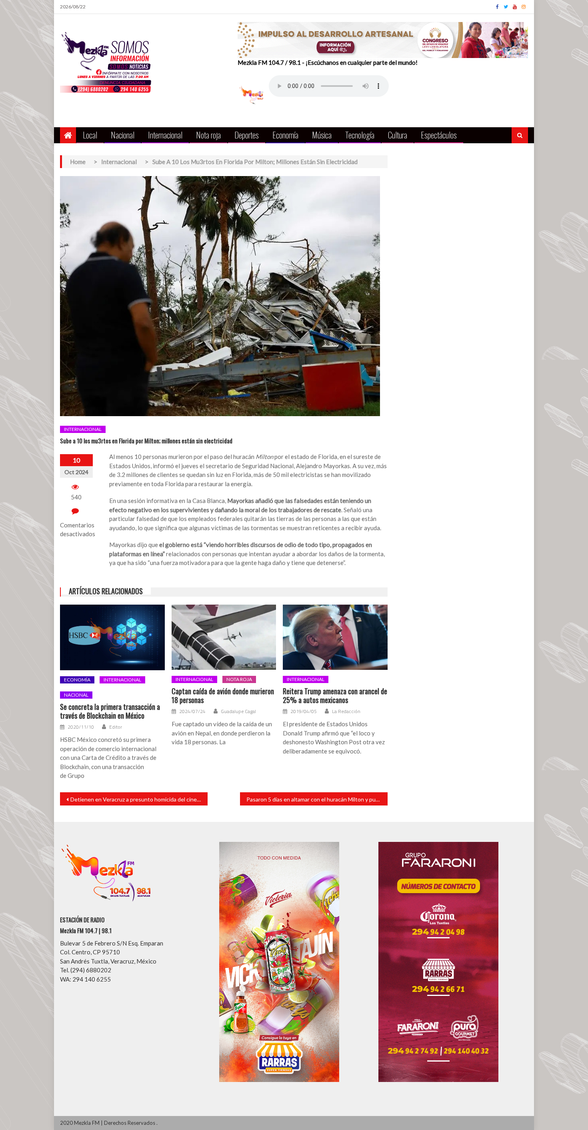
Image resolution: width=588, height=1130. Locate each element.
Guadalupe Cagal (238, 711)
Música (322, 134)
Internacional (165, 134)
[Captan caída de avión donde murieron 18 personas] (224, 637)
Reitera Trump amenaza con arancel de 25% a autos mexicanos (335, 695)
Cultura (397, 134)
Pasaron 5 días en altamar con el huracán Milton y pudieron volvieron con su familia (317, 799)
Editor (115, 727)
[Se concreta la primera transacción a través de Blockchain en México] (112, 637)
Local (90, 134)
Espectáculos (439, 134)
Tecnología (359, 134)
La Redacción (346, 711)
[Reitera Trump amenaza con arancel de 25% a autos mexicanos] (335, 637)
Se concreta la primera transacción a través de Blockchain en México (110, 711)
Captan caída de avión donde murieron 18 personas (223, 695)
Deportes (246, 134)
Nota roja (208, 134)
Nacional (122, 134)
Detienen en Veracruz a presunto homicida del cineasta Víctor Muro (139, 799)
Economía (285, 134)
